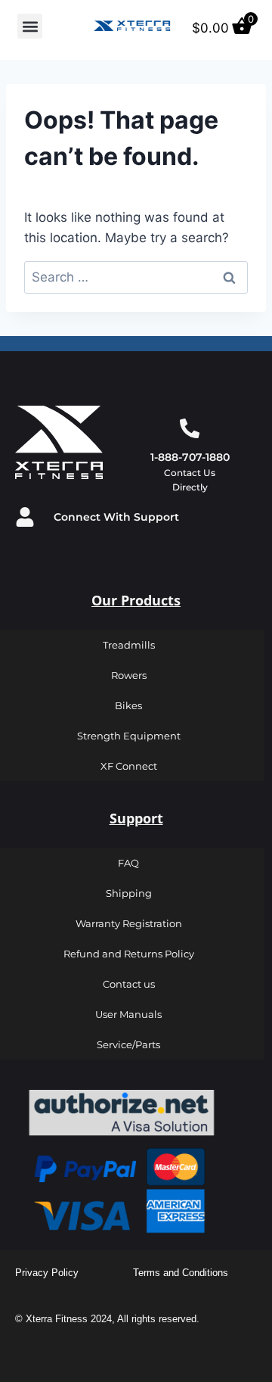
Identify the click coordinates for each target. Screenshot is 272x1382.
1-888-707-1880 (190, 457)
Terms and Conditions (180, 1272)
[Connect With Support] (25, 517)
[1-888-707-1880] (189, 428)
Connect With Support (116, 517)
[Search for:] (136, 277)
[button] (29, 26)
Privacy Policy (47, 1272)
